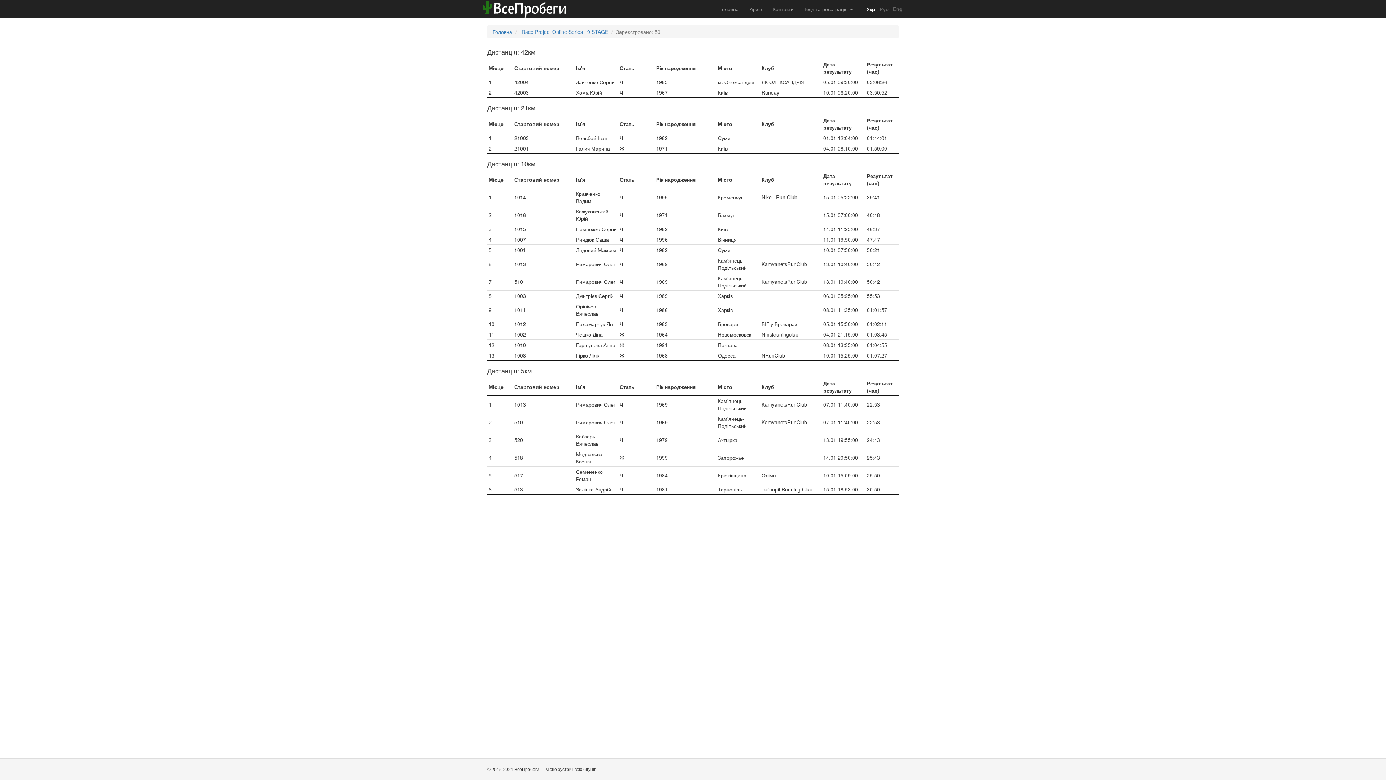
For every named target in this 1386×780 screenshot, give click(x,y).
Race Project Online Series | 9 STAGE (565, 31)
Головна (729, 9)
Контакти (783, 9)
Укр (870, 9)
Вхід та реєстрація (827, 9)
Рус (883, 9)
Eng (897, 9)
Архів (756, 9)
